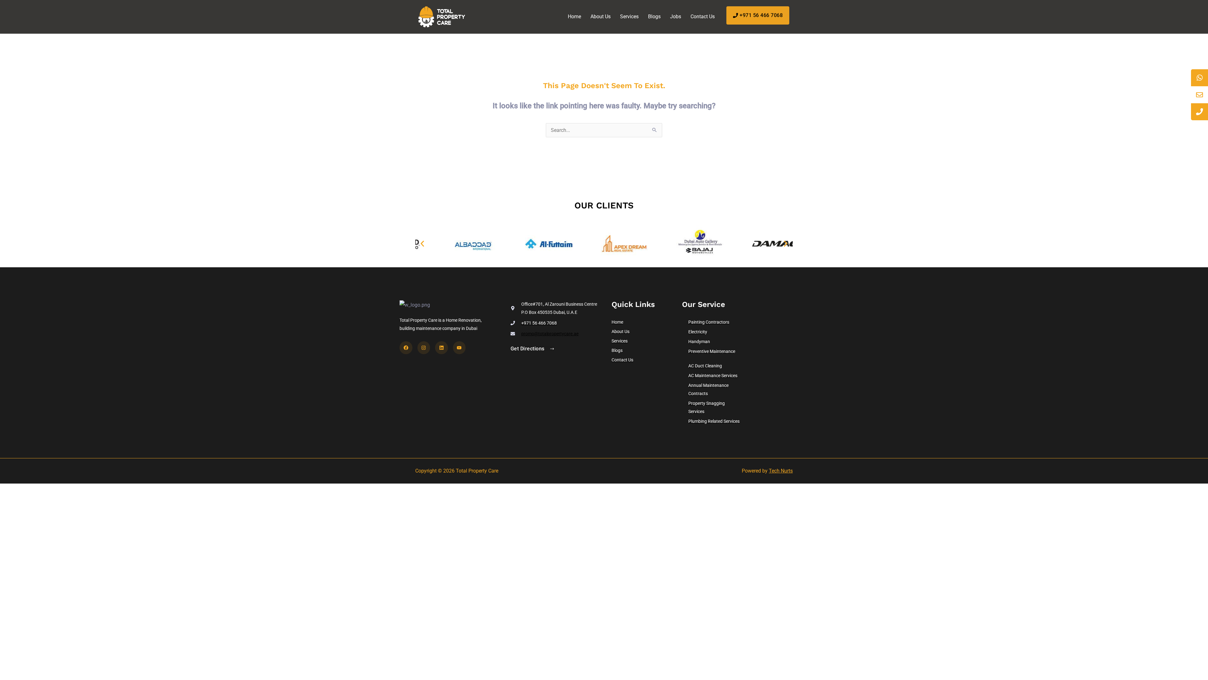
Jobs (675, 17)
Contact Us (703, 17)
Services (629, 17)
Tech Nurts (781, 471)
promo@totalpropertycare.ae (550, 333)
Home (574, 17)
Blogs (654, 17)
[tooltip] (1199, 77)
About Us (600, 17)
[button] (422, 244)
